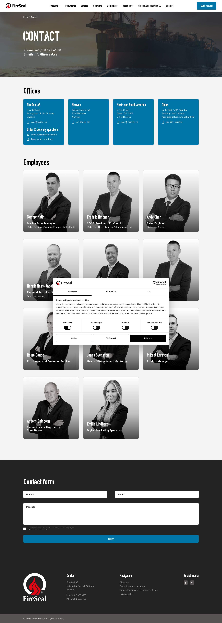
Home (25, 17)
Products (54, 5)
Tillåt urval (111, 338)
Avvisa (74, 338)
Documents (70, 5)
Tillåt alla (148, 338)
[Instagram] (192, 582)
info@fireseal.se (45, 54)
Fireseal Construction (148, 5)
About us (127, 5)
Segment (97, 5)
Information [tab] (111, 291)
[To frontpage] (16, 5)
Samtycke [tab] (72, 292)
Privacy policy (126, 593)
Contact (169, 5)
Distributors (112, 5)
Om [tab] (149, 291)
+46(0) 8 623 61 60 (47, 50)
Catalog (84, 5)
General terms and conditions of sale (139, 590)
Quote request (206, 5)
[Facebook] (186, 582)
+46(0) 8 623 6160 (77, 595)
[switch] (96, 328)
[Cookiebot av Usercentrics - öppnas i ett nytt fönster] (155, 283)
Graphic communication (132, 586)
